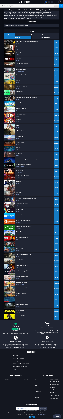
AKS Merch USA (54, 398)
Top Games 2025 (54, 395)
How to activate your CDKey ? (20, 366)
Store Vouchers (54, 379)
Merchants (6, 382)
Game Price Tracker (55, 382)
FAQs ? (15, 369)
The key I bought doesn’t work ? (21, 363)
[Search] (61, 6)
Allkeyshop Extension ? (19, 372)
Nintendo (37, 397)
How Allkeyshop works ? (19, 358)
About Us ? (16, 355)
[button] (60, 2)
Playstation (37, 391)
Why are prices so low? (19, 361)
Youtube (26, 379)
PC (35, 379)
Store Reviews (53, 392)
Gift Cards (52, 387)
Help (58, 416)
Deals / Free (53, 390)
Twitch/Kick (6, 379)
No (33, 416)
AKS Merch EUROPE (54, 401)
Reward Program (54, 384)
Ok (30, 416)
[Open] (3, 2)
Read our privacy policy (40, 414)
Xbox (36, 385)
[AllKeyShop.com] (24, 2)
